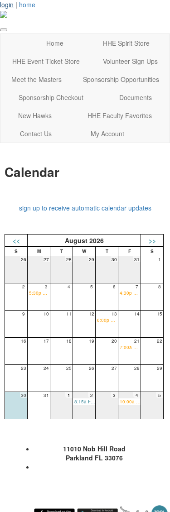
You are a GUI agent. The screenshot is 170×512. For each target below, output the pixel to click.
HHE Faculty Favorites (119, 115)
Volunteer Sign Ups (130, 61)
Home (54, 43)
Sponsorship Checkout (51, 97)
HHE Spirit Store (126, 43)
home (27, 4)
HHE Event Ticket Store (46, 61)
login (7, 4)
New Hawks (35, 115)
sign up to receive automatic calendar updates (85, 207)
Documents (135, 97)
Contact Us (36, 133)
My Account (107, 133)
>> (152, 240)
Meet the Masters (36, 79)
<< (16, 240)
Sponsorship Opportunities (121, 79)
